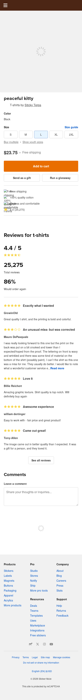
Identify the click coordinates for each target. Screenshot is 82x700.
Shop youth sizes (33, 142)
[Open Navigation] (5, 5)
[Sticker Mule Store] (30, 644)
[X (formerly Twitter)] (37, 644)
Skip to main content (3, 3)
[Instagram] (44, 644)
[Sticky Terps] (6, 106)
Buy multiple (11, 142)
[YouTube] (51, 644)
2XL (71, 134)
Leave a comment (15, 484)
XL (56, 134)
